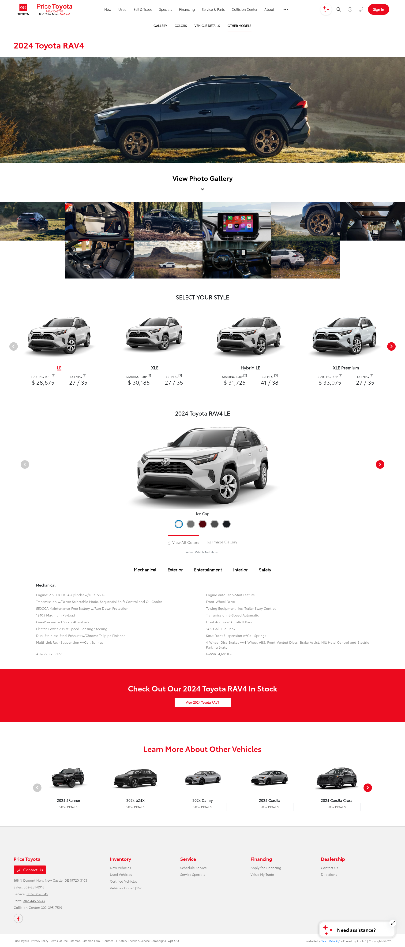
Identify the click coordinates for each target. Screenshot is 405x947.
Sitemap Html (91, 941)
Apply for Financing (266, 867)
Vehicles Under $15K (126, 888)
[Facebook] (18, 918)
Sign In (378, 9)
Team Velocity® (331, 941)
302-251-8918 (34, 887)
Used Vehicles (121, 874)
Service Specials (192, 874)
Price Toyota (21, 941)
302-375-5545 (37, 893)
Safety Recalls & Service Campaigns (142, 941)
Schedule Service (193, 867)
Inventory (120, 858)
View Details (69, 807)
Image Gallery (224, 541)
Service (188, 858)
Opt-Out (173, 941)
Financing (261, 858)
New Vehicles (120, 867)
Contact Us (32, 869)
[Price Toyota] (45, 9)
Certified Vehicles (123, 881)
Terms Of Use (59, 941)
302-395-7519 (51, 907)
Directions (329, 874)
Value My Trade (262, 874)
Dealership (333, 858)
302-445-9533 (34, 900)
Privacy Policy (39, 941)
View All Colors (185, 542)
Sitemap (75, 941)
